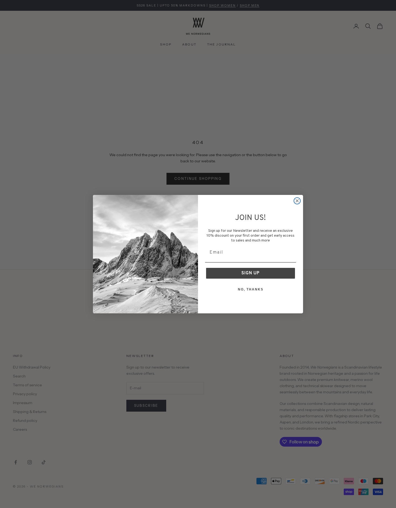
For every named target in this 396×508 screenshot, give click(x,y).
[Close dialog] (297, 201)
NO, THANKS (250, 289)
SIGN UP (250, 273)
